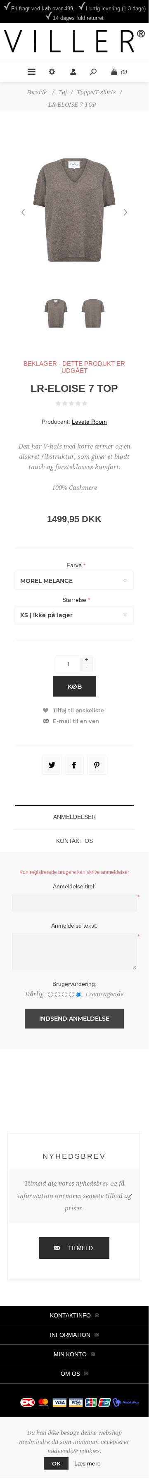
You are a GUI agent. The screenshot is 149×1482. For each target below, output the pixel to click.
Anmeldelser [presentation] (74, 817)
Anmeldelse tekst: (74, 925)
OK (56, 1463)
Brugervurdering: (74, 984)
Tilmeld (80, 1248)
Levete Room (89, 421)
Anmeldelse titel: (74, 886)
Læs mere (87, 1463)
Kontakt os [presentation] (74, 841)
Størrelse (75, 600)
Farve (74, 565)
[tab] (74, 816)
